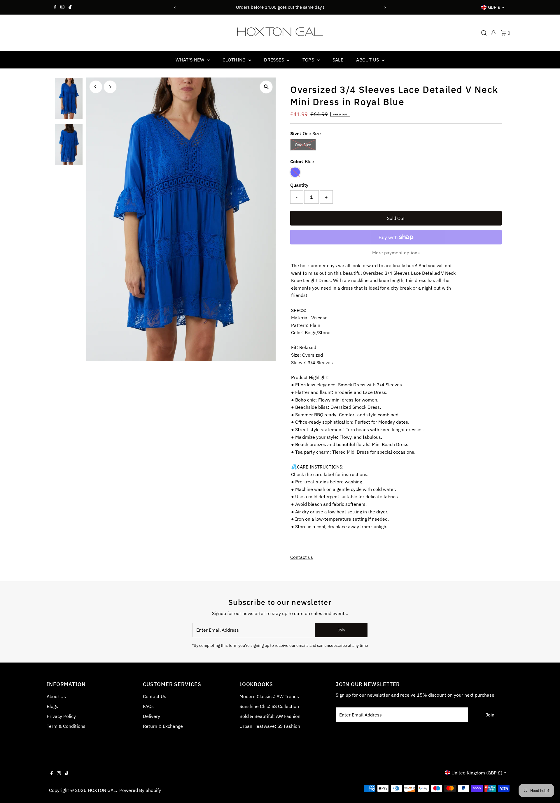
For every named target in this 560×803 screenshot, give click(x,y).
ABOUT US (368, 60)
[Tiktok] (70, 7)
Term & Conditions (66, 726)
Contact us (301, 557)
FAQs (148, 706)
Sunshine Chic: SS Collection (269, 706)
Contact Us (154, 696)
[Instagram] (62, 7)
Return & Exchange (163, 726)
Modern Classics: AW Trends (269, 696)
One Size (305, 144)
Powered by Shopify (140, 790)
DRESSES (274, 60)
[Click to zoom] (266, 87)
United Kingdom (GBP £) (477, 773)
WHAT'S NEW (190, 60)
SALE (338, 60)
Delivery (151, 716)
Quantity (299, 185)
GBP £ (494, 7)
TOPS (309, 60)
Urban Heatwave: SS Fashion (269, 726)
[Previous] (174, 7)
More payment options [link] (396, 253)
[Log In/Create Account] (493, 33)
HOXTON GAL (102, 790)
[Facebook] (55, 7)
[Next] (385, 7)
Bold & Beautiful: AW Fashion (269, 716)
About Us (56, 696)
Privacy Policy (61, 716)
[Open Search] (484, 33)
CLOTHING (235, 60)
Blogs (52, 706)
